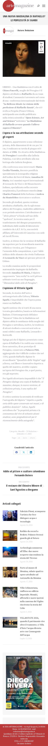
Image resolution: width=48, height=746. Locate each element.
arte (19, 438)
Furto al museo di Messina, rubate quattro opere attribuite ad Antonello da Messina (31, 572)
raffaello (32, 438)
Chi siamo (20, 743)
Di (31, 431)
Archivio (28, 743)
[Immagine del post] (10, 515)
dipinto (25, 438)
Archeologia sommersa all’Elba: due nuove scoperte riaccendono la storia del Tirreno (31, 552)
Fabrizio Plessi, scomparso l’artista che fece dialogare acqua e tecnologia (32, 516)
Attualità (8, 43)
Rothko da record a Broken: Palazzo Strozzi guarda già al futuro (31, 534)
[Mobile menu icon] (43, 5)
